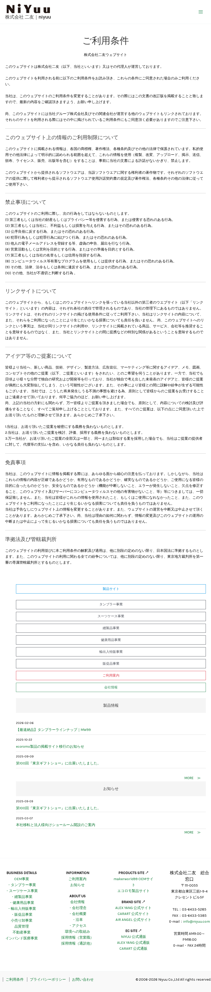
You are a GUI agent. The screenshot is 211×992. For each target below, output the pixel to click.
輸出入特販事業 (111, 652)
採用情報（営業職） (77, 937)
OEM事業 (21, 879)
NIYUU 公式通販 (133, 937)
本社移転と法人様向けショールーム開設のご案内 (55, 825)
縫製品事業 (111, 628)
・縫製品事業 (21, 897)
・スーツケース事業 (21, 891)
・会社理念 (77, 908)
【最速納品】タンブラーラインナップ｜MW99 (53, 730)
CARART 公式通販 (133, 948)
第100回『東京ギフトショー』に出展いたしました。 (59, 763)
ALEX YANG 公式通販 (133, 942)
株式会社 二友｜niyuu (28, 17)
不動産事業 (22, 932)
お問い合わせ (83, 979)
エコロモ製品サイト (133, 891)
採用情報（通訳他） (77, 943)
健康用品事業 (111, 640)
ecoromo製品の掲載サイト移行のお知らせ (50, 746)
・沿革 (77, 920)
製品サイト (111, 589)
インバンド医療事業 (21, 938)
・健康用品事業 (21, 903)
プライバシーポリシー (48, 979)
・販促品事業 (21, 914)
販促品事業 (111, 663)
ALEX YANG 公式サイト (133, 908)
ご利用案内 (111, 675)
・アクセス (77, 925)
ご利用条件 (15, 979)
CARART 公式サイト (133, 914)
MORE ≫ (192, 778)
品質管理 (21, 926)
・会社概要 (77, 914)
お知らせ (77, 885)
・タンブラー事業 (21, 885)
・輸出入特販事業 (21, 908)
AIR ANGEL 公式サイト (133, 920)
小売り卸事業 (21, 920)
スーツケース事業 (111, 616)
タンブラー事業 (111, 604)
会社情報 (111, 687)
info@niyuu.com (196, 921)
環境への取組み (77, 931)
